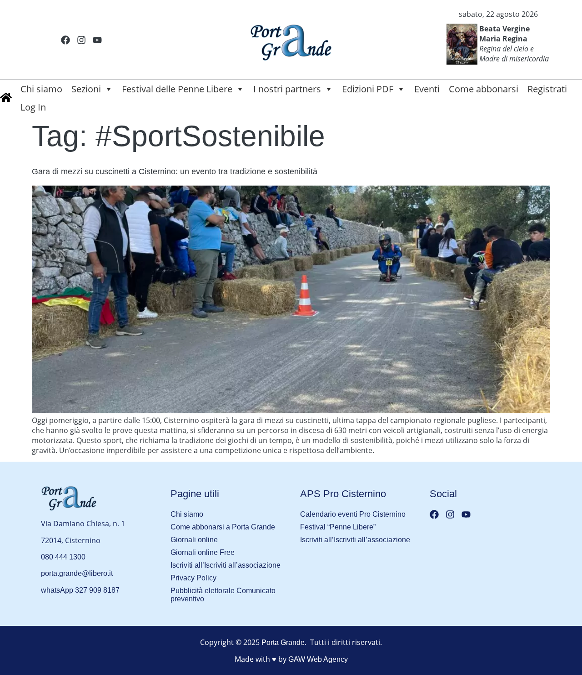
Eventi (427, 89)
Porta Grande (283, 642)
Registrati (547, 89)
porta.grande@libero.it (77, 573)
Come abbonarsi (483, 89)
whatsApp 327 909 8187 (80, 590)
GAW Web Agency (318, 659)
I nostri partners (287, 89)
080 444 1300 (63, 557)
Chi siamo (41, 89)
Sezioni (86, 89)
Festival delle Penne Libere (177, 89)
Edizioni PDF (367, 89)
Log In (33, 107)
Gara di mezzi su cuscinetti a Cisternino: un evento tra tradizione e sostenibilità (174, 171)
